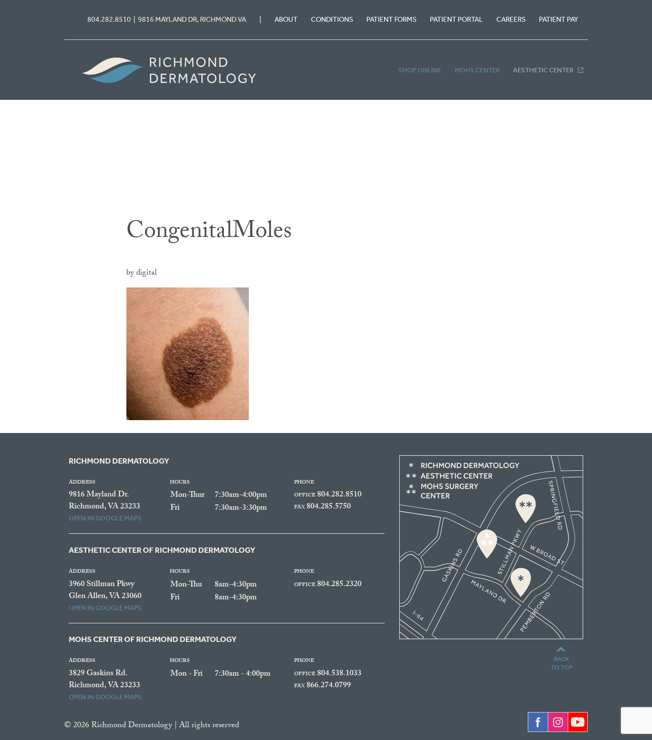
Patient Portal (456, 19)
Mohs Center (477, 70)
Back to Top (562, 663)
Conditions (332, 19)
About (286, 19)
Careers (511, 19)
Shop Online (419, 70)
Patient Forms (391, 19)
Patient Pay (558, 19)
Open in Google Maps (105, 518)
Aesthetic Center (543, 70)
